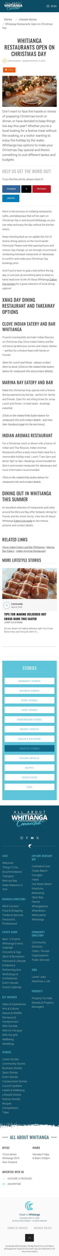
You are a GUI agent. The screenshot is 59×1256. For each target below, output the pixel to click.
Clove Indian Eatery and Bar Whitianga (23, 547)
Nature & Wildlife (12, 1013)
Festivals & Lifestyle (14, 960)
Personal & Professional (9, 921)
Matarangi (38, 892)
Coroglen (37, 875)
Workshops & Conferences (10, 976)
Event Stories (30, 709)
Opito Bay (37, 897)
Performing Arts (11, 969)
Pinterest (41, 189)
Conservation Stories (29, 719)
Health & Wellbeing (29, 738)
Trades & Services (12, 915)
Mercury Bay (9, 880)
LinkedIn (11, 198)
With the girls (10, 1034)
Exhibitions (8, 965)
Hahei (35, 879)
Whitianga (38, 919)
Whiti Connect (10, 906)
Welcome (7, 862)
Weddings (8, 1043)
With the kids (10, 1026)
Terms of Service (17, 1228)
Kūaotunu (37, 888)
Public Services (41, 959)
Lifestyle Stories (30, 748)
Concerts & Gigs (11, 952)
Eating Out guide (23, 520)
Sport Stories (29, 700)
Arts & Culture (10, 1008)
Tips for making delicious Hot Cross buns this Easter (25, 616)
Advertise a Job (41, 981)
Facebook (11, 189)
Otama (36, 901)
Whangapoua (40, 906)
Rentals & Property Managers (43, 1004)
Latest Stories (10, 1059)
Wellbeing (8, 1039)
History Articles (29, 758)
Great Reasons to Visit (12, 887)
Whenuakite (39, 915)
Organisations (40, 955)
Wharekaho (38, 910)
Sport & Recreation (13, 956)
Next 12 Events (11, 939)
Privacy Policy (43, 1228)
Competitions (29, 777)
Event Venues (10, 982)
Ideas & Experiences (14, 1004)
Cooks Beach (39, 870)
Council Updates (29, 729)
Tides (30, 787)
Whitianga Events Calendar (12, 945)
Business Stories (29, 690)
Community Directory (39, 944)
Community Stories (30, 681)
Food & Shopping (12, 910)
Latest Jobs (39, 976)
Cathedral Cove (41, 866)
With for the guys (12, 1030)
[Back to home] (13, 6)
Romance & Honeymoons (10, 1019)
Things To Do (10, 867)
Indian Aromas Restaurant (31, 550)
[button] (51, 6)
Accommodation (12, 871)
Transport (8, 876)
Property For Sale (42, 998)
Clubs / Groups (40, 951)
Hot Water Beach (42, 884)
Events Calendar (12, 987)
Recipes (29, 767)
